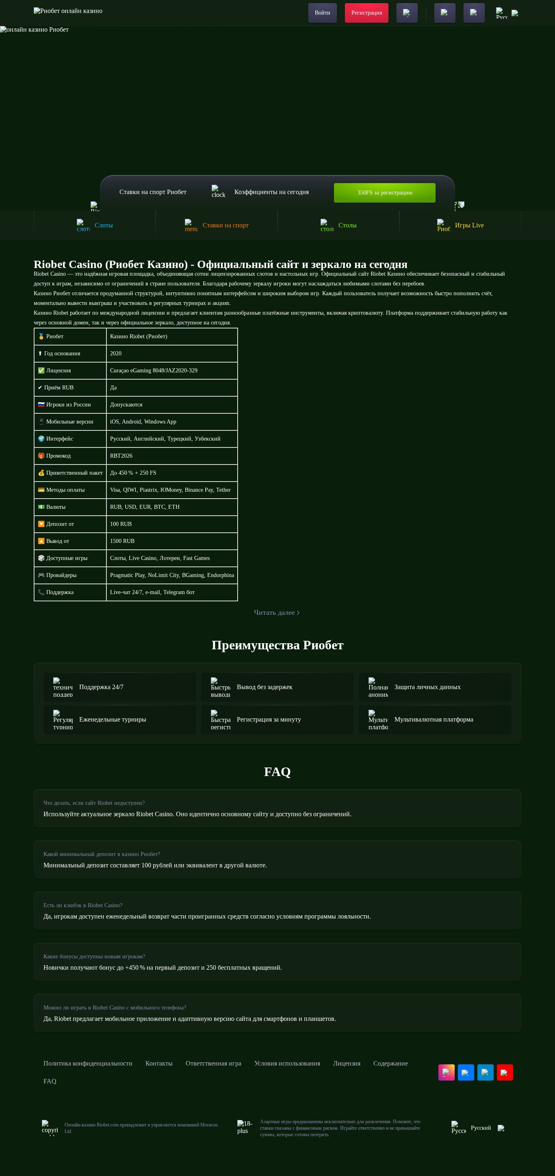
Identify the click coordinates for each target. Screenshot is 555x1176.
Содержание (390, 1063)
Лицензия (346, 1063)
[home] (68, 13)
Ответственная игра (213, 1063)
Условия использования (287, 1063)
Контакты (159, 1063)
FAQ (49, 1081)
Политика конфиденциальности (87, 1063)
